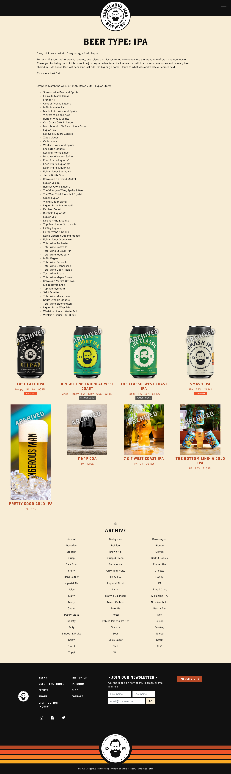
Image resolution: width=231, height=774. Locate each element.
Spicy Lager (115, 639)
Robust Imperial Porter (115, 621)
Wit (115, 652)
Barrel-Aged (159, 539)
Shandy (115, 627)
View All (71, 539)
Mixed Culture (115, 602)
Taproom (78, 683)
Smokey (159, 627)
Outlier (71, 608)
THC (159, 646)
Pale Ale (115, 608)
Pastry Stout (71, 614)
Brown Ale (115, 551)
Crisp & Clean (115, 558)
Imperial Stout (115, 583)
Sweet (71, 646)
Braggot (71, 551)
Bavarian (71, 545)
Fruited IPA (159, 564)
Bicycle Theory (129, 769)
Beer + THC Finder (51, 683)
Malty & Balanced (115, 595)
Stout (159, 639)
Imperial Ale (71, 583)
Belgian (115, 545)
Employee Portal (145, 769)
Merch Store (190, 678)
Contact (77, 696)
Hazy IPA (115, 576)
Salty (71, 627)
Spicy (71, 639)
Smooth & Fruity (71, 633)
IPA (159, 583)
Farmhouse (115, 564)
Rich (159, 614)
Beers (42, 677)
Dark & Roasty (159, 558)
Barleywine (115, 539)
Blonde (159, 545)
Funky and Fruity (115, 570)
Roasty (71, 621)
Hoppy (159, 576)
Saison (159, 621)
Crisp (71, 558)
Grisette (159, 570)
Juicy (71, 589)
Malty (71, 595)
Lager (115, 589)
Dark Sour (71, 564)
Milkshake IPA (159, 595)
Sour (115, 633)
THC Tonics (79, 677)
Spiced (159, 633)
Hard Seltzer (71, 576)
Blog (75, 690)
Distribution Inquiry (48, 704)
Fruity (71, 570)
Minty (71, 602)
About (42, 696)
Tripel (71, 652)
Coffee (159, 551)
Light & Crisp (159, 589)
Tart (115, 646)
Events (43, 690)
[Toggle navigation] (223, 8)
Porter (115, 614)
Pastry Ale (159, 608)
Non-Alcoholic (159, 602)
